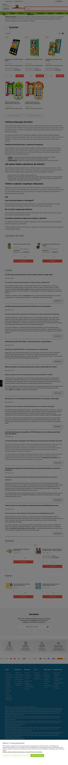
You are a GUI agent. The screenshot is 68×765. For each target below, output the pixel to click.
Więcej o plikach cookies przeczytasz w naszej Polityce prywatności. (22, 752)
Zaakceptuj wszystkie (37, 755)
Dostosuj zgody (25, 755)
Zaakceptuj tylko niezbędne (11, 755)
